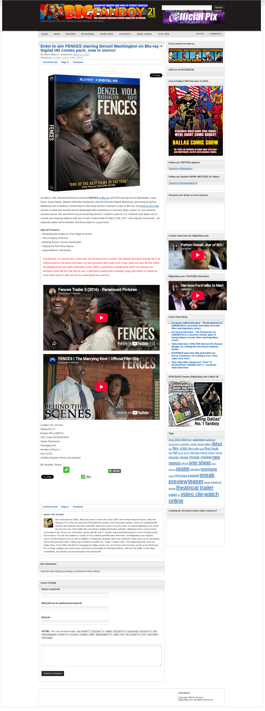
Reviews (70, 34)
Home (45, 34)
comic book (197, 444)
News (57, 34)
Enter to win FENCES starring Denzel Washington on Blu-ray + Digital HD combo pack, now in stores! (101, 48)
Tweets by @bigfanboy (180, 168)
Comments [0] (50, 62)
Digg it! (65, 62)
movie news (179, 457)
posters (195, 469)
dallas (207, 444)
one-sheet (200, 463)
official (184, 463)
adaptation (199, 439)
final (201, 448)
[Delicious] (88, 470)
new (216, 457)
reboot (172, 476)
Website (46, 617)
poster (183, 469)
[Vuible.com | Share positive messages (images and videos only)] (66, 472)
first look (211, 448)
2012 (171, 440)
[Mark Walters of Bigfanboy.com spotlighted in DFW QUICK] (196, 426)
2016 (184, 440)
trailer (173, 495)
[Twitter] (44, 470)
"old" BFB (163, 34)
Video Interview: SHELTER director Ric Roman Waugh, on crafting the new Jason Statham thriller (197, 347)
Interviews (87, 34)
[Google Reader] (96, 470)
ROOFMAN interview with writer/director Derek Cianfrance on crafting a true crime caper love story (194, 356)
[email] (59, 470)
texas (207, 482)
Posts (200, 34)
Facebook (78, 62)
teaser (196, 481)
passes (172, 469)
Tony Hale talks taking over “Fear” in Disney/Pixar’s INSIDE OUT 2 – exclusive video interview (194, 365)
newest (175, 463)
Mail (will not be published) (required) (62, 603)
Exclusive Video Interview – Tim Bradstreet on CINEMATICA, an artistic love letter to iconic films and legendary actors (196, 326)
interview (195, 453)
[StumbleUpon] (81, 470)
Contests (125, 34)
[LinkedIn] (103, 470)
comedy (184, 444)
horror (187, 453)
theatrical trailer (195, 488)
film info (193, 448)
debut (217, 443)
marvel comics (207, 453)
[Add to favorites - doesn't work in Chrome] (74, 470)
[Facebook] (51, 470)
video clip (192, 494)
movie (219, 453)
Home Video (106, 34)
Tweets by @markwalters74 (183, 183)
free (170, 453)
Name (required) (51, 589)
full (175, 452)
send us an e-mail (149, 206)
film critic (180, 448)
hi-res (180, 453)
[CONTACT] (196, 62)
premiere (209, 469)
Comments (215, 34)
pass (213, 463)
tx (179, 495)
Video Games (144, 34)
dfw (170, 449)
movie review (200, 457)
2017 (189, 440)
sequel (193, 475)
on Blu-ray (104, 198)
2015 (178, 439)
